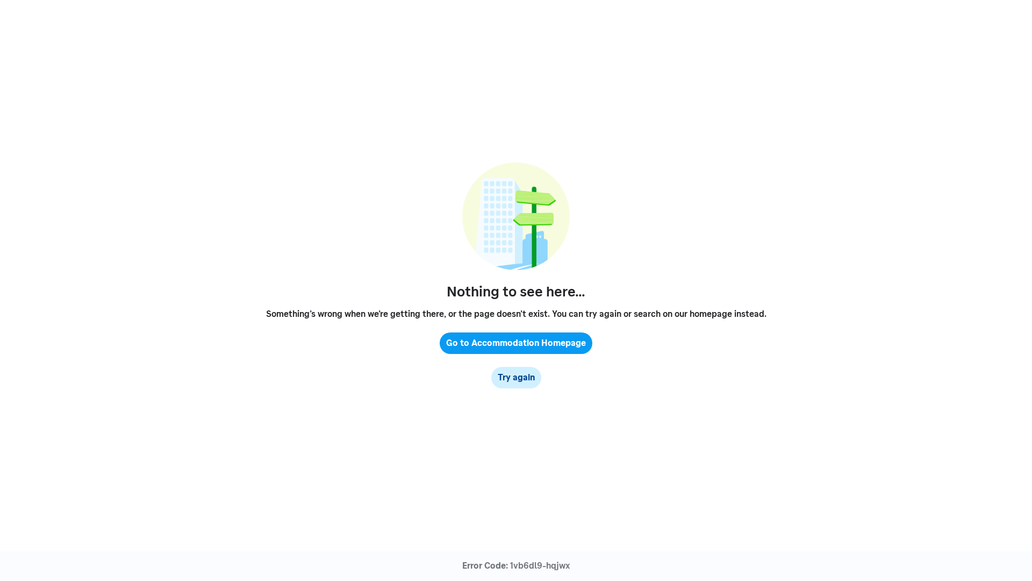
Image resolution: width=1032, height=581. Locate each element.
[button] (516, 343)
